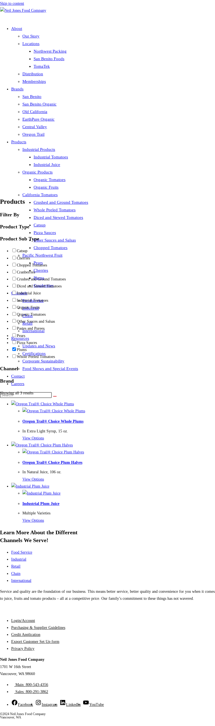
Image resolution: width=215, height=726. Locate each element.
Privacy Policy (22, 649)
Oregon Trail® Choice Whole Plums (52, 421)
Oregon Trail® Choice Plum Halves (52, 462)
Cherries (41, 270)
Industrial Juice (47, 164)
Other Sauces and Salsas (55, 240)
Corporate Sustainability (43, 361)
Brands (17, 89)
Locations (30, 43)
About (16, 28)
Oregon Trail (33, 134)
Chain (15, 574)
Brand (7, 381)
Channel (9, 368)
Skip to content (12, 3)
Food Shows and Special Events (50, 368)
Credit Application (25, 635)
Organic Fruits (46, 187)
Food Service (21, 552)
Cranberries (26, 272)
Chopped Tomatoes (50, 247)
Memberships (34, 81)
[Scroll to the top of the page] (1, 722)
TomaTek (42, 66)
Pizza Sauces (45, 232)
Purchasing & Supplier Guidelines (38, 628)
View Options (33, 438)
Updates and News (38, 346)
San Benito (31, 96)
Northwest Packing (50, 51)
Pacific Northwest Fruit (42, 255)
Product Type (14, 226)
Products (18, 142)
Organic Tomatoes (50, 179)
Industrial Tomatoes (51, 157)
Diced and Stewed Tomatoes (58, 217)
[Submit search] (55, 396)
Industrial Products (38, 149)
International (21, 581)
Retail (15, 566)
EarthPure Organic (38, 119)
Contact (18, 376)
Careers (17, 383)
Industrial (18, 559)
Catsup (40, 225)
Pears (21, 336)
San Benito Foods (49, 59)
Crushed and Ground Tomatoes (61, 202)
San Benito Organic (39, 104)
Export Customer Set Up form (35, 642)
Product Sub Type (19, 239)
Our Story (30, 36)
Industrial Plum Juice (40, 504)
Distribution (32, 74)
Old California (34, 111)
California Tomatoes (40, 195)
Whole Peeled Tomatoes (55, 210)
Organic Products (37, 172)
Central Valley (34, 127)
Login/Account (23, 621)
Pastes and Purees (31, 328)
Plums (22, 350)
